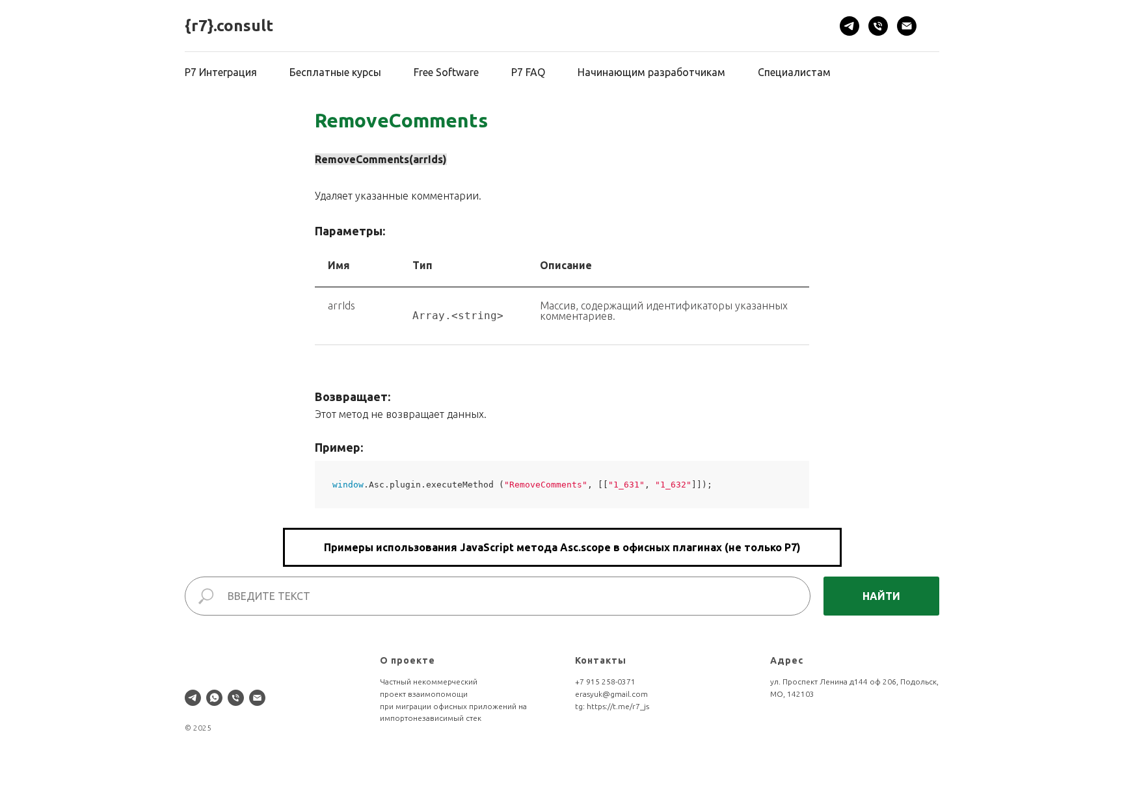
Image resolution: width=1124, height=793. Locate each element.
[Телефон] (878, 26)
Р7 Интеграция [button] (221, 72)
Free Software (446, 72)
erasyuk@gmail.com (611, 694)
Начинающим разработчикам (651, 72)
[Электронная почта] (907, 26)
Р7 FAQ (528, 72)
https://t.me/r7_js (618, 706)
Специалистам (794, 72)
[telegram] (849, 26)
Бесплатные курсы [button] (335, 72)
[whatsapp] (214, 698)
